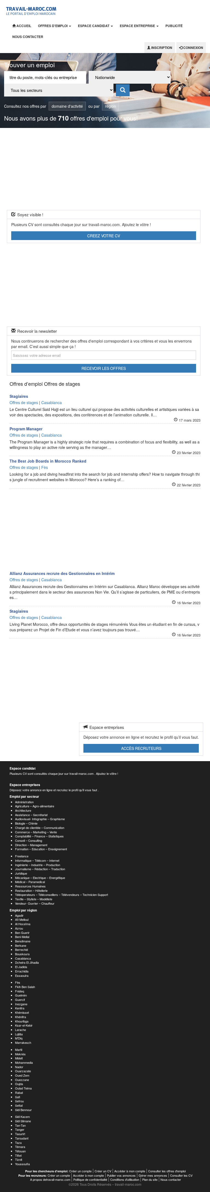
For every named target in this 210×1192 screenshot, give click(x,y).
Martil (18, 1049)
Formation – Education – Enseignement (41, 849)
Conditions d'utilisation (124, 1179)
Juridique (21, 873)
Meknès (20, 1054)
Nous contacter (27, 36)
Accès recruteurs (141, 748)
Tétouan (20, 1151)
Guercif (20, 999)
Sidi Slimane (23, 1121)
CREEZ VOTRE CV (103, 235)
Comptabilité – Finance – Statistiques (39, 836)
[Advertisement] (105, 169)
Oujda (19, 1084)
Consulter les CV (181, 1175)
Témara (20, 1146)
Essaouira (21, 975)
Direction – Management (31, 845)
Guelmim (21, 995)
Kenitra (19, 1008)
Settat (19, 1105)
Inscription (161, 47)
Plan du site (150, 1179)
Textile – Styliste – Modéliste (33, 899)
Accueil (23, 25)
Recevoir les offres (103, 368)
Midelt (19, 1058)
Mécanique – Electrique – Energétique (40, 877)
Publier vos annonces (121, 1175)
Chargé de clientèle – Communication (39, 827)
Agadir (19, 915)
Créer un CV (103, 1171)
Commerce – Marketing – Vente (36, 832)
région (110, 106)
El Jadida (21, 967)
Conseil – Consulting (28, 840)
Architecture (23, 810)
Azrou (19, 928)
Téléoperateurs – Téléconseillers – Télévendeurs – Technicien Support (61, 894)
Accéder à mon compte (129, 1171)
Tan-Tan (20, 1125)
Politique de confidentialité (90, 1179)
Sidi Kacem (22, 1116)
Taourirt (20, 1134)
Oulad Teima (23, 1088)
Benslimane (22, 941)
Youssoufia (22, 1164)
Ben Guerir (22, 932)
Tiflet (18, 1155)
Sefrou (19, 1101)
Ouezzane (22, 1079)
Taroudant (21, 1138)
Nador (19, 1067)
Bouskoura (22, 954)
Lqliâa (19, 1034)
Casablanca (23, 958)
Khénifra (20, 1017)
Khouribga (21, 1021)
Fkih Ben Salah (25, 986)
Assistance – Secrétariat (31, 815)
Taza (18, 1142)
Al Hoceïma (22, 924)
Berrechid (21, 949)
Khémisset (22, 1012)
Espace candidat (94, 25)
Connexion (192, 47)
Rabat (19, 1092)
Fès (17, 982)
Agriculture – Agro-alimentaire (34, 806)
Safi (17, 1097)
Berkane (20, 945)
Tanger (19, 1129)
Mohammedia (24, 1062)
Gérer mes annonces (153, 1175)
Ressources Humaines (30, 886)
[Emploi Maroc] (32, 10)
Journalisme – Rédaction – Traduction (40, 869)
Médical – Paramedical (30, 882)
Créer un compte (80, 1171)
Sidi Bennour (23, 1110)
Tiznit (18, 1159)
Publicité (174, 25)
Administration (24, 802)
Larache (20, 1029)
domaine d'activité (67, 106)
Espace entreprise (138, 25)
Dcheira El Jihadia (27, 962)
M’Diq (18, 1038)
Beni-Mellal (22, 936)
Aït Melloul (21, 919)
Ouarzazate (23, 1071)
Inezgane (21, 1004)
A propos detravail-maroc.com (50, 1179)
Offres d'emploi (53, 25)
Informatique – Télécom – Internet (37, 860)
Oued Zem (22, 1075)
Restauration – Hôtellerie (31, 890)
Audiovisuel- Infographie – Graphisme (40, 819)
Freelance (21, 856)
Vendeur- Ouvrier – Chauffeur (34, 903)
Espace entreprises (25, 784)
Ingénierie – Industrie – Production (37, 865)
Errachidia (21, 971)
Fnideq (19, 991)
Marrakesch (23, 1042)
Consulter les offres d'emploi (167, 1171)
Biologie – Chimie (26, 823)
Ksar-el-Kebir (24, 1025)
